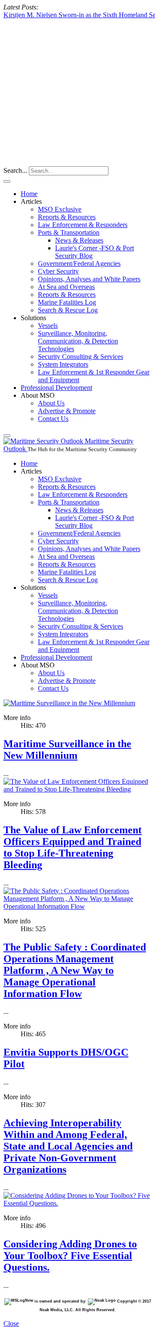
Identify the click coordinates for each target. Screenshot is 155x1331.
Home (29, 193)
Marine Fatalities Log (67, 302)
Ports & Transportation (68, 232)
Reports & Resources (67, 217)
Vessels (48, 325)
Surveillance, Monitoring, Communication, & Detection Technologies (78, 341)
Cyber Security (58, 271)
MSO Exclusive (59, 209)
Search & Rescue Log (68, 310)
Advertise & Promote (67, 411)
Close (11, 1323)
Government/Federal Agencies (79, 263)
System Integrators (63, 364)
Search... (15, 170)
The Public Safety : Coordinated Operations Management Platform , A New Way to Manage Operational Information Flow (74, 970)
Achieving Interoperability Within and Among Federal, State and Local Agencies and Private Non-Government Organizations (68, 1146)
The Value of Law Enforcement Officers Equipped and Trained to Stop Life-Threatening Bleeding (72, 847)
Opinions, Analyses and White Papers (89, 279)
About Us (51, 403)
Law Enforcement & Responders (82, 224)
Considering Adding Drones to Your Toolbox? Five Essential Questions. (70, 1255)
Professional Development (56, 387)
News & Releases (79, 240)
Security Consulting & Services (80, 356)
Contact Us (53, 418)
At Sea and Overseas (66, 286)
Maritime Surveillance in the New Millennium (67, 749)
